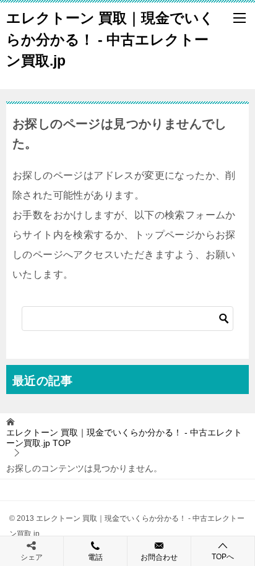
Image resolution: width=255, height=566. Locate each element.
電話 (95, 557)
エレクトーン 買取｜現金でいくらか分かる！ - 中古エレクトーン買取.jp (110, 39)
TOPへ (223, 556)
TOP (124, 437)
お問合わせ (159, 557)
